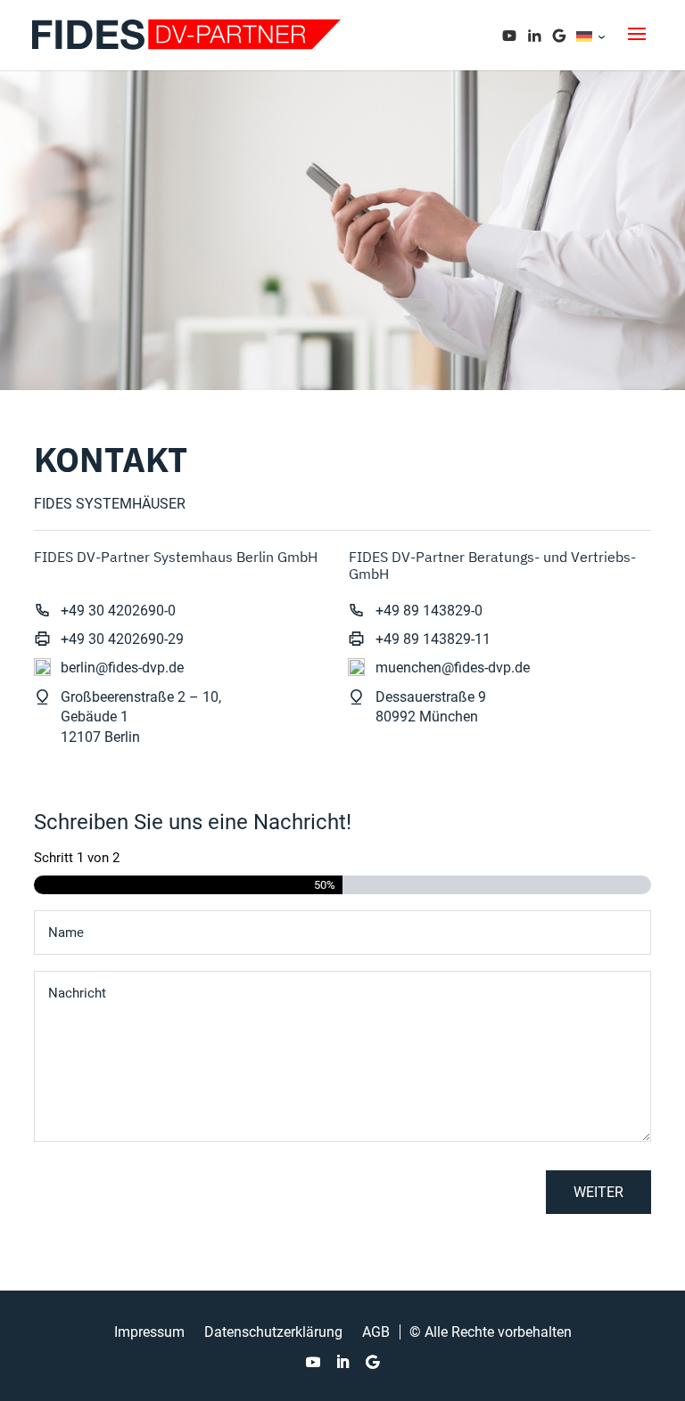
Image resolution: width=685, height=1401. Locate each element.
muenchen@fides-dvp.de (453, 667)
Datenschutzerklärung (273, 1332)
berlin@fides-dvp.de (122, 667)
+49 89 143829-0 (429, 610)
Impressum (149, 1332)
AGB (376, 1332)
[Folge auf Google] (372, 1362)
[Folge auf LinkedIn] (342, 1362)
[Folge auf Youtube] (313, 1362)
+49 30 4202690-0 (118, 610)
